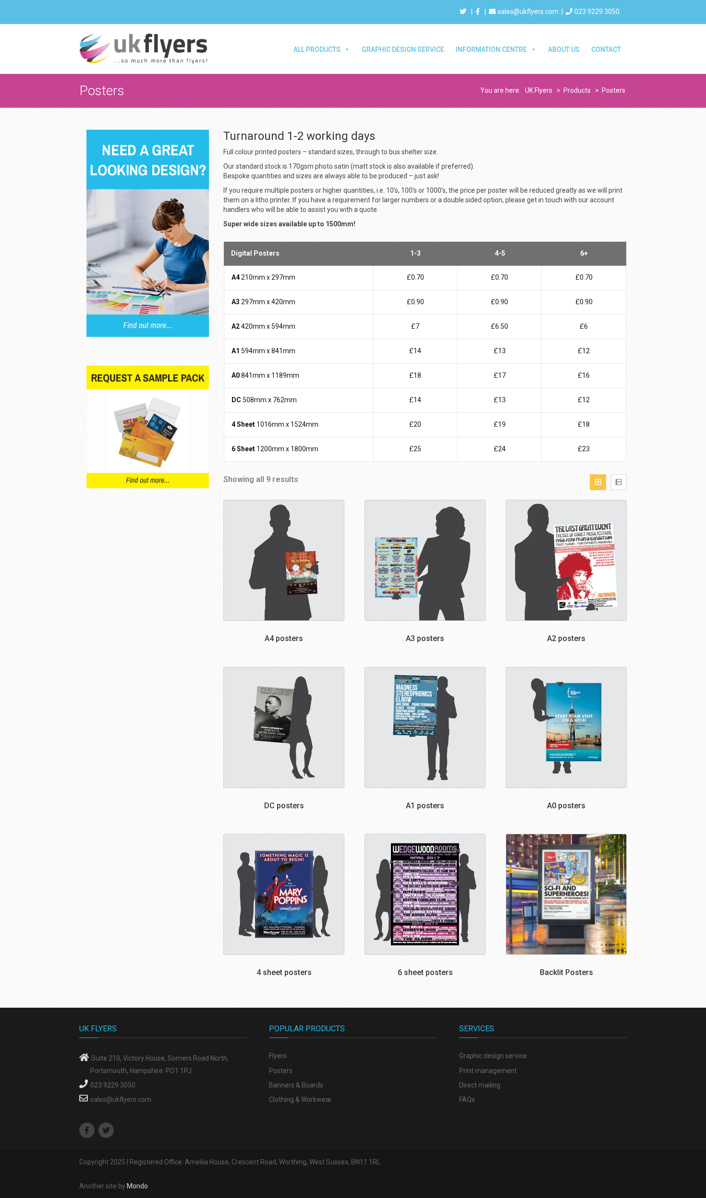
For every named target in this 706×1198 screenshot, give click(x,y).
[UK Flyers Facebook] (88, 1131)
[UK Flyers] (144, 48)
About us (564, 49)
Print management (488, 1070)
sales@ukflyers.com (528, 11)
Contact (606, 49)
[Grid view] (598, 482)
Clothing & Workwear (300, 1099)
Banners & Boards (296, 1085)
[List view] (619, 482)
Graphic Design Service (403, 49)
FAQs (467, 1099)
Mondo (137, 1186)
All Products (317, 49)
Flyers (278, 1056)
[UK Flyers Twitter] (107, 1131)
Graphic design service (493, 1056)
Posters (280, 1070)
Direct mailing (479, 1085)
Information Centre (491, 49)
